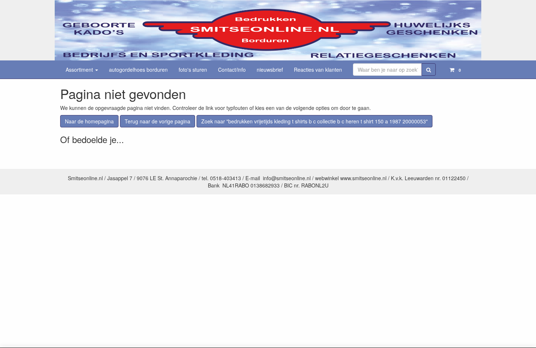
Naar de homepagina (89, 121)
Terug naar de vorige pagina (157, 121)
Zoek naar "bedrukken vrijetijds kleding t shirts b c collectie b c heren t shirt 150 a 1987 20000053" (314, 121)
